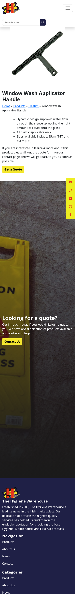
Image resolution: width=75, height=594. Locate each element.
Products (19, 106)
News (6, 556)
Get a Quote (13, 169)
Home (6, 106)
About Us (8, 549)
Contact (7, 564)
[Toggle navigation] (68, 8)
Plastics (33, 106)
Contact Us (12, 342)
